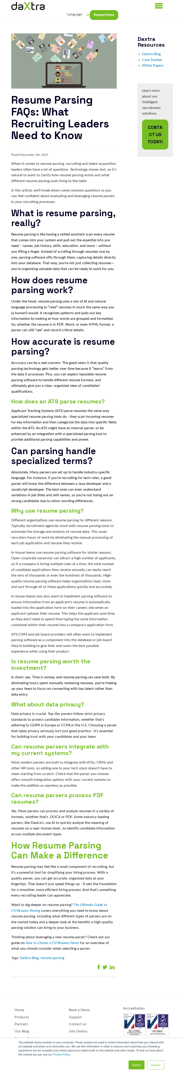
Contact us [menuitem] (77, 1024)
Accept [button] (136, 1065)
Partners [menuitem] (21, 1024)
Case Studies (152, 60)
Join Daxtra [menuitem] (78, 1031)
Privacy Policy (61, 1054)
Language (74, 14)
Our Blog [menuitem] (22, 1031)
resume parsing (52, 958)
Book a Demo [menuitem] (79, 1010)
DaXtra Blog (29, 958)
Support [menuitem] (75, 1017)
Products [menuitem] (22, 1017)
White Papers (153, 65)
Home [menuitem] (19, 1010)
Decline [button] (155, 1065)
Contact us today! (155, 134)
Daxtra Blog (151, 54)
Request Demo (104, 15)
